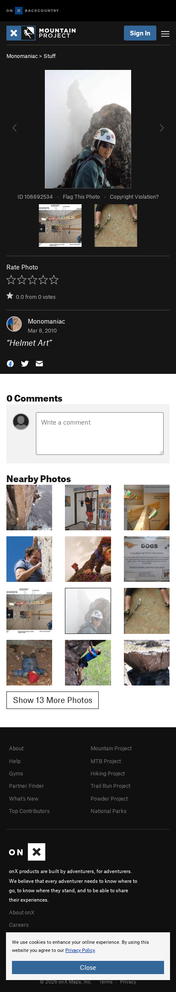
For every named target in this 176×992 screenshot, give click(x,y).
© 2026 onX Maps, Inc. (66, 981)
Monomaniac (22, 55)
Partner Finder (26, 785)
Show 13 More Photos (52, 700)
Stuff (50, 55)
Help (15, 761)
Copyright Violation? (134, 196)
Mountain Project (111, 748)
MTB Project (106, 761)
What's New (23, 798)
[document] (88, 956)
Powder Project (109, 798)
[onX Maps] (27, 858)
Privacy (128, 981)
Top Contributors (29, 810)
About (16, 748)
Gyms (16, 773)
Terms (106, 981)
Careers (19, 924)
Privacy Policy (80, 950)
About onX (22, 912)
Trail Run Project (110, 785)
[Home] (45, 33)
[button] (10, 363)
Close (88, 967)
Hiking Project (108, 773)
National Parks (108, 810)
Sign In (140, 33)
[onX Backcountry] (32, 10)
